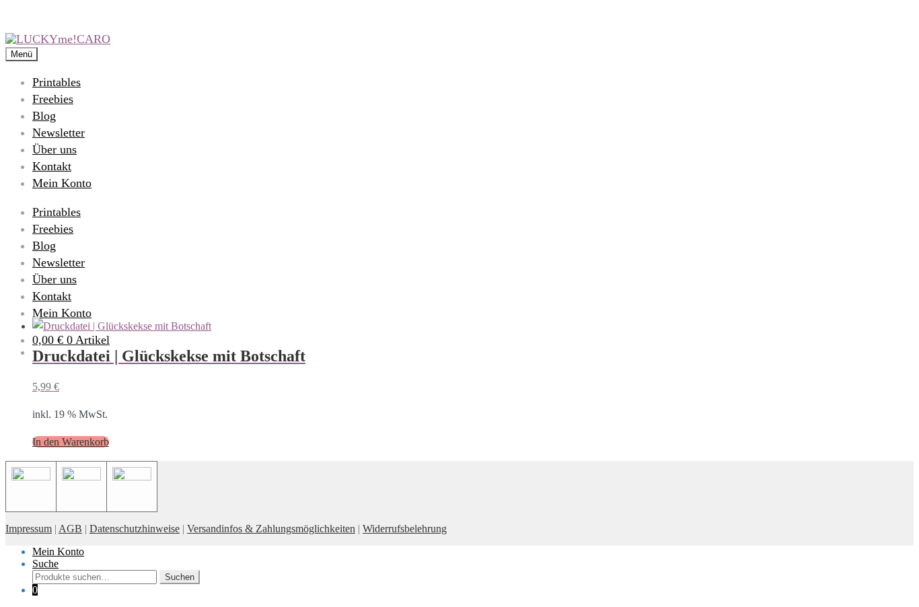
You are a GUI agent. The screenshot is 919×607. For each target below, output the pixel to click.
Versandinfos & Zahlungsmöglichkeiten (271, 528)
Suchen (179, 577)
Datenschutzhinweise (134, 528)
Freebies (52, 99)
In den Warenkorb (70, 442)
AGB (70, 528)
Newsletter (58, 132)
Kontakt (51, 166)
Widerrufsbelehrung (405, 528)
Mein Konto (61, 183)
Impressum (28, 528)
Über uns (54, 149)
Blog (44, 115)
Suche (45, 563)
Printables (56, 82)
